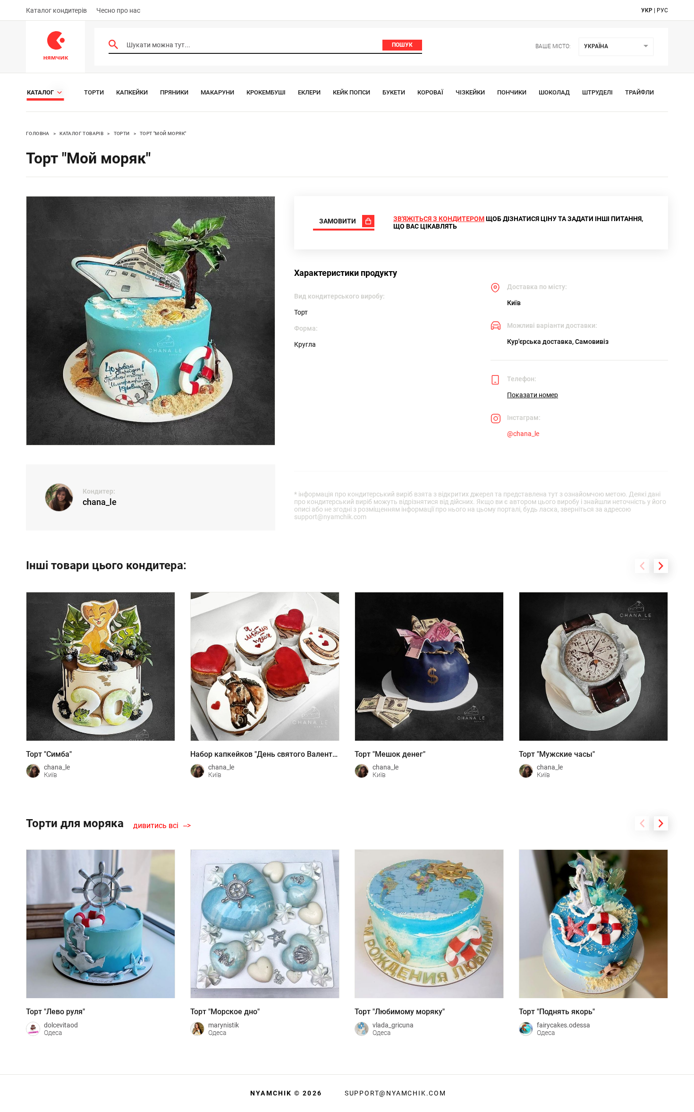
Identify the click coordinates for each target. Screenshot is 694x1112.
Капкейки (132, 92)
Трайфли (639, 92)
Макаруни (217, 92)
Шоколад (554, 92)
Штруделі (597, 92)
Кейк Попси (351, 92)
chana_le (100, 502)
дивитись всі (155, 825)
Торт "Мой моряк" (163, 133)
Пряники (174, 92)
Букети (393, 92)
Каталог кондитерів (56, 10)
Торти (94, 92)
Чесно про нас (118, 10)
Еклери (309, 92)
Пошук (402, 45)
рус (662, 10)
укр (646, 10)
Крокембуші (266, 92)
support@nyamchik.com (394, 1093)
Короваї (430, 92)
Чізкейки (470, 92)
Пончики (511, 92)
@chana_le (523, 433)
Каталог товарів (81, 133)
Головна (38, 133)
